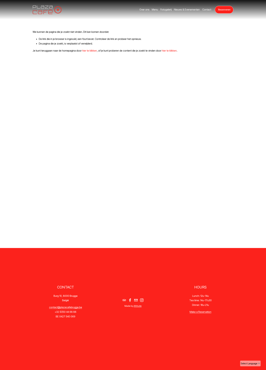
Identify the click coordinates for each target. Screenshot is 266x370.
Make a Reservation (200, 311)
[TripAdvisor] (124, 300)
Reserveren (224, 9)
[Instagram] (142, 300)
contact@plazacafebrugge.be (65, 307)
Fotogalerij (166, 9)
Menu (155, 9)
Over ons (144, 9)
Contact (206, 9)
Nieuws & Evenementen (187, 9)
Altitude (138, 306)
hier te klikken (89, 50)
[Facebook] (130, 300)
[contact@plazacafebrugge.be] (136, 300)
